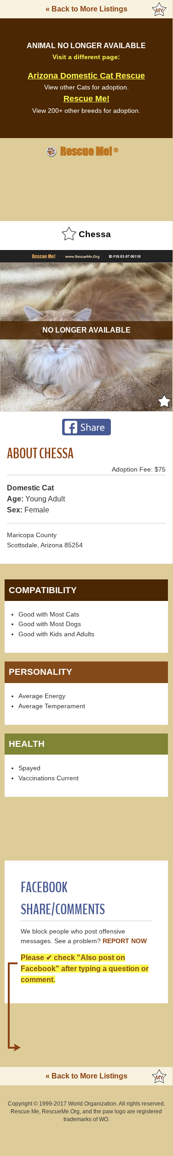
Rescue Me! (86, 98)
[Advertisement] (86, 188)
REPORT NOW (125, 941)
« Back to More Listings (86, 9)
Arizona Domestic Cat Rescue (86, 75)
